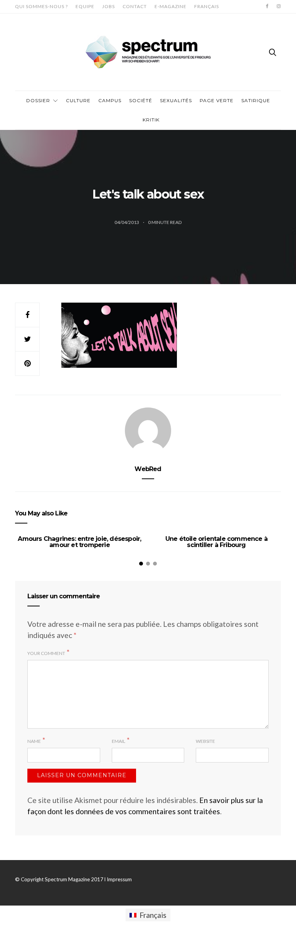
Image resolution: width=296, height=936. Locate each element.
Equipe (85, 6)
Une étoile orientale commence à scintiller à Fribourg (216, 542)
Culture (78, 100)
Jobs (108, 6)
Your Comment (46, 653)
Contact (135, 6)
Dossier (38, 100)
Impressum (119, 879)
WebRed (148, 469)
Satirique (255, 100)
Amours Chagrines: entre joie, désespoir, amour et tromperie (79, 542)
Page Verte (217, 100)
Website (205, 741)
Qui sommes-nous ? (41, 6)
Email (118, 741)
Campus (109, 100)
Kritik (151, 120)
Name (34, 741)
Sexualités (176, 100)
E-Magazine (171, 6)
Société (140, 100)
